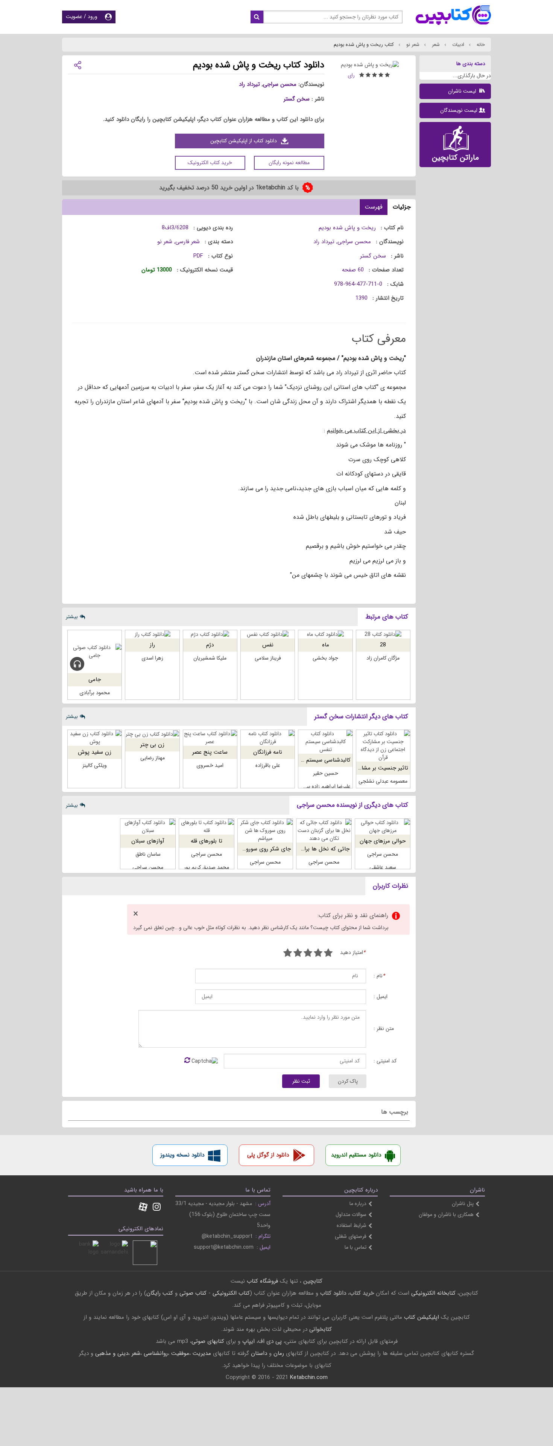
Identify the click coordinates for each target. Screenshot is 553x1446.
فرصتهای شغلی (350, 1236)
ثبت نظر (301, 1081)
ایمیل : (380, 997)
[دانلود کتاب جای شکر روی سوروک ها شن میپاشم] (265, 831)
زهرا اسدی (152, 658)
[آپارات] (142, 1207)
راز (152, 644)
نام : (379, 976)
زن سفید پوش (94, 752)
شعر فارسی (187, 241)
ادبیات (457, 45)
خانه (480, 45)
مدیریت (202, 1353)
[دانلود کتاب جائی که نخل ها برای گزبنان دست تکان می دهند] (323, 831)
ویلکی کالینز (94, 765)
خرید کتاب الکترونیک (210, 162)
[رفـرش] (187, 1061)
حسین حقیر (325, 773)
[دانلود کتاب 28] (383, 634)
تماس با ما (355, 1247)
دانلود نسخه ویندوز (182, 1155)
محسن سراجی (279, 84)
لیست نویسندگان (458, 110)
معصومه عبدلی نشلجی (383, 781)
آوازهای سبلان (147, 841)
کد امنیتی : (385, 1061)
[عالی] (287, 953)
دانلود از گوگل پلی (268, 1155)
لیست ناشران (463, 91)
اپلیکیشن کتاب (421, 1317)
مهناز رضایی (152, 758)
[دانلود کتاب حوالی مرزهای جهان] (382, 827)
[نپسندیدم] (318, 953)
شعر (435, 45)
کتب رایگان (159, 1293)
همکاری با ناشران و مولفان (446, 1214)
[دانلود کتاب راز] (152, 634)
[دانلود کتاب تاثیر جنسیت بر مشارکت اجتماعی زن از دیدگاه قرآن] (383, 746)
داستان (259, 1353)
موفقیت (180, 1353)
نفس (267, 644)
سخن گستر (297, 99)
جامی (94, 679)
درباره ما (357, 1203)
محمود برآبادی (94, 693)
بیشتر (72, 617)
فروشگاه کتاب (262, 1281)
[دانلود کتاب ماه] (325, 634)
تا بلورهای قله (206, 841)
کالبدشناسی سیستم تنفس (321, 760)
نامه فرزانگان (267, 752)
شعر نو (412, 45)
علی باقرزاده (267, 765)
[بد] (328, 953)
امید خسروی (209, 765)
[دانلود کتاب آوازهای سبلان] (147, 827)
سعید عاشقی (382, 867)
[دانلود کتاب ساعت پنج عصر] (210, 738)
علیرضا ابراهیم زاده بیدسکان (321, 786)
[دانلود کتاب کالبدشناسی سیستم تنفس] (325, 742)
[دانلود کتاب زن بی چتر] (152, 734)
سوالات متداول (351, 1214)
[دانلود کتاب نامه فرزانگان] (268, 738)
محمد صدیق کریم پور (206, 867)
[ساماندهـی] (115, 1252)
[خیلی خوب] (297, 953)
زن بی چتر (152, 744)
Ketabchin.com (309, 1377)
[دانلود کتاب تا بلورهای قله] (206, 827)
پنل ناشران (463, 1203)
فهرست (374, 207)
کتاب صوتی (193, 1293)
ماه (325, 644)
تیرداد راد (249, 84)
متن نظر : (384, 1029)
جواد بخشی (325, 658)
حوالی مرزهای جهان (383, 841)
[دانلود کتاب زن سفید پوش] (95, 738)
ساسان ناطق (148, 854)
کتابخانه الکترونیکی (432, 1293)
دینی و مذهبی (111, 1353)
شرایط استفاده (351, 1225)
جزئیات (402, 207)
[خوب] (308, 953)
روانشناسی (156, 1353)
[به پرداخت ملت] (86, 1252)
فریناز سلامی (268, 658)
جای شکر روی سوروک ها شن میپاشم (248, 848)
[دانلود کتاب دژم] (210, 634)
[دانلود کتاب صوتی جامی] (95, 651)
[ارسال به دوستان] (77, 64)
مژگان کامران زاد (383, 658)
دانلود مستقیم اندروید (356, 1155)
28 (383, 644)
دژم (210, 644)
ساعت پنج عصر (210, 752)
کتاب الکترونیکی (231, 1293)
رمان (278, 1353)
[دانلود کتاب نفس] (268, 634)
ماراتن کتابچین (455, 157)
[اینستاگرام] (157, 1207)
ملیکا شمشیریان (209, 658)
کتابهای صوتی (207, 1341)
